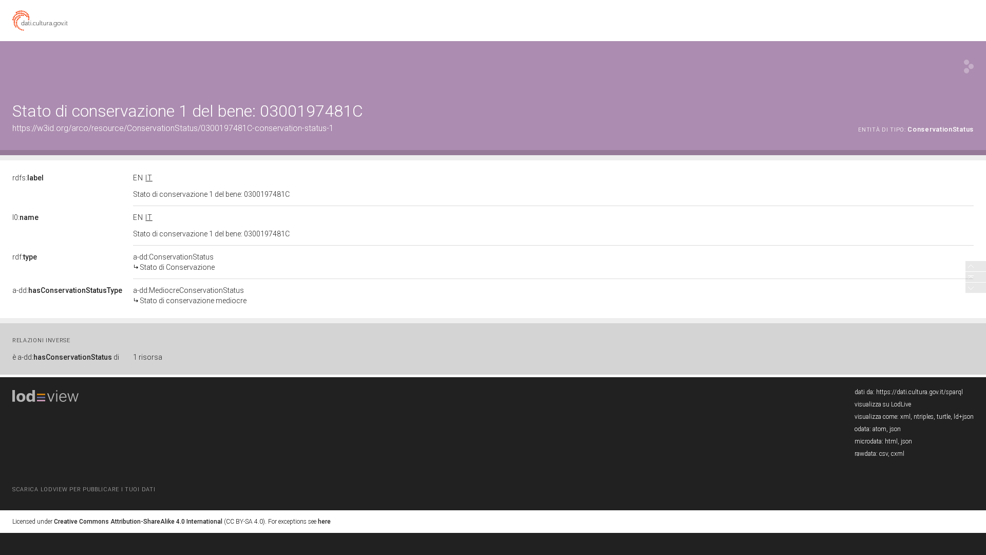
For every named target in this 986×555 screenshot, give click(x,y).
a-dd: (67, 290)
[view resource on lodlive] (969, 66)
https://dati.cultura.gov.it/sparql (919, 392)
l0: (25, 217)
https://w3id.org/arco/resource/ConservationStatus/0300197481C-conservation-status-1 (173, 128)
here (324, 521)
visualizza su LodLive (883, 404)
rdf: (24, 257)
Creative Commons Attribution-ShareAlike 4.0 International (138, 521)
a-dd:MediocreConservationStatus (189, 295)
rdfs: (28, 178)
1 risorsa (147, 357)
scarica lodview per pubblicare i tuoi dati (83, 489)
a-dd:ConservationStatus (174, 262)
